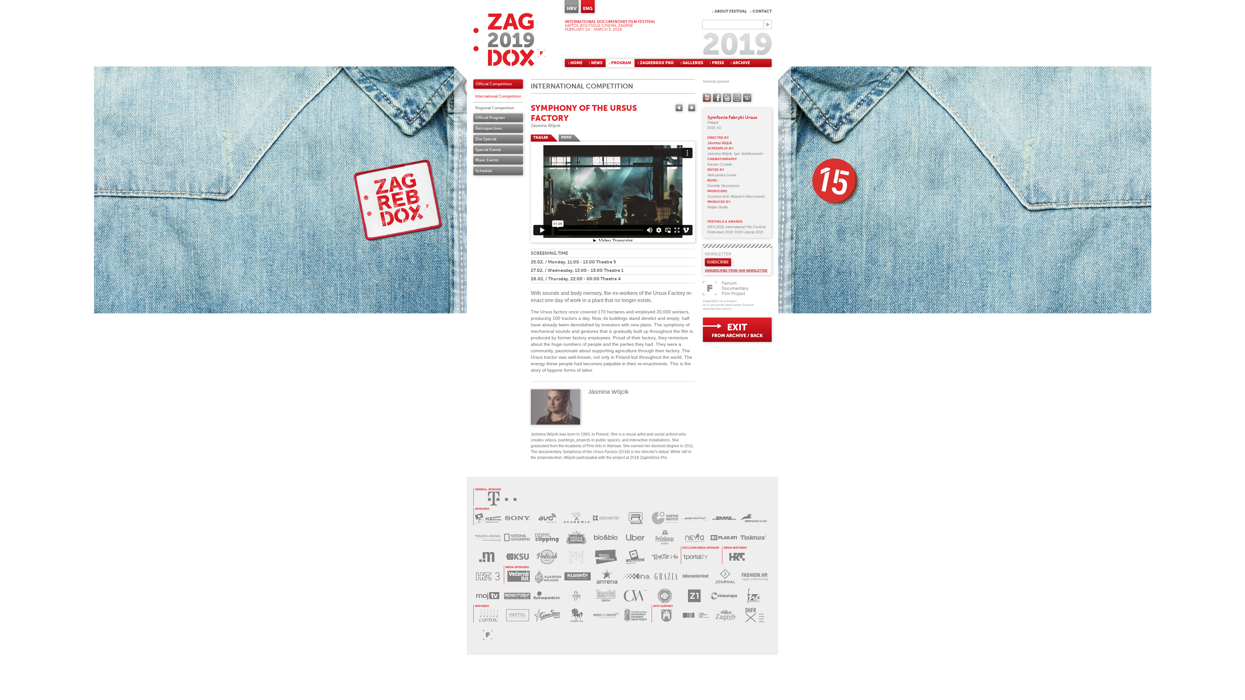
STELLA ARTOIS (576, 537)
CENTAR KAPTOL (488, 615)
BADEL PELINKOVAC (665, 537)
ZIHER (576, 596)
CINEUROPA (724, 596)
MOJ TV (488, 596)
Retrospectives (488, 128)
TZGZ (725, 615)
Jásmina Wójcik (546, 125)
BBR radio (665, 596)
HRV (571, 8)
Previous (679, 107)
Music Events (486, 160)
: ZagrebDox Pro (656, 63)
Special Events (488, 149)
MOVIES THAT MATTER (606, 615)
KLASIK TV (577, 576)
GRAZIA (666, 576)
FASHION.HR (754, 576)
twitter (727, 98)
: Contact (761, 11)
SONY (517, 518)
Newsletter (718, 254)
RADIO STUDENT (517, 596)
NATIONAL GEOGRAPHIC (517, 537)
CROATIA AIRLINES (488, 537)
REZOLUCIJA (635, 518)
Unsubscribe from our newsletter (736, 270)
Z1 (694, 596)
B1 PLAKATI (724, 537)
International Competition (498, 96)
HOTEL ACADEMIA (576, 518)
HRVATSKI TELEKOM (502, 498)
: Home (575, 63)
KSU (517, 557)
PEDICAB (547, 557)
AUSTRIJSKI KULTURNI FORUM (695, 518)
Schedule (483, 171)
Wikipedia (747, 98)
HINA (636, 576)
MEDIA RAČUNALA (488, 557)
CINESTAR (547, 615)
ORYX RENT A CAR (754, 518)
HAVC (696, 615)
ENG (588, 8)
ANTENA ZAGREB (607, 576)
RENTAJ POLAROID (635, 557)
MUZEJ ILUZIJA (576, 557)
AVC (547, 518)
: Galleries (691, 63)
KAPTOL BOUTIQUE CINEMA (517, 615)
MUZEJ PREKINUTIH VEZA (606, 557)
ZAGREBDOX (509, 39)
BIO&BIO (606, 537)
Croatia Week (635, 596)
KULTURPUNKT (547, 596)
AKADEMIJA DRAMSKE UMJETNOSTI (635, 615)
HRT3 (488, 576)
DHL (724, 518)
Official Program (490, 117)
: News (595, 63)
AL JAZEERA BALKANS (548, 576)
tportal (695, 557)
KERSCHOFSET (606, 518)
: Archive (740, 63)
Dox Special (485, 139)
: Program (620, 63)
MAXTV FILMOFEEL (488, 518)
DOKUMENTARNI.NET (695, 576)
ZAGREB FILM (576, 615)
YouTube (707, 98)
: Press (717, 63)
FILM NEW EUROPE (753, 596)
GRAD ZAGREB (666, 615)
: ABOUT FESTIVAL (729, 11)
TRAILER (540, 137)
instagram (737, 98)
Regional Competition (494, 108)
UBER (635, 537)
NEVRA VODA (694, 537)
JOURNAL (725, 576)
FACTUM (488, 634)
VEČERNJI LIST (518, 576)
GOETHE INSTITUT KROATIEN (665, 518)
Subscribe (718, 262)
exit (737, 330)
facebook (717, 98)
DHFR (755, 615)
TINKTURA (753, 537)
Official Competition (494, 84)
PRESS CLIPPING (547, 537)
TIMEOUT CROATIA (606, 596)
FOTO (566, 137)
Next (691, 107)
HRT (737, 557)
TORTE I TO (665, 557)
